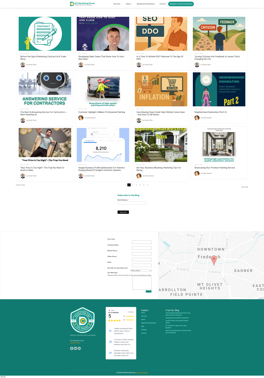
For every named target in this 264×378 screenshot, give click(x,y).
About (143, 319)
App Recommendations (146, 4)
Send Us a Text (75, 342)
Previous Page (20, 185)
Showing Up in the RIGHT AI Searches (177, 318)
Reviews (144, 329)
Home (143, 312)
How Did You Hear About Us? (117, 268)
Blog (142, 326)
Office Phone (112, 256)
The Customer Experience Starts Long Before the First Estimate (178, 314)
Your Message (112, 272)
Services (144, 316)
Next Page (244, 187)
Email (109, 262)
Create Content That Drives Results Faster (177, 322)
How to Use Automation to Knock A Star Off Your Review (178, 331)
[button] (117, 4)
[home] (82, 4)
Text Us (3, 377)
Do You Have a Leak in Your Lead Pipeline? (176, 326)
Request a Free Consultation (181, 4)
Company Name (112, 245)
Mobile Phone (112, 250)
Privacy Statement (142, 372)
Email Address (123, 200)
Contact (163, 4)
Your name (111, 239)
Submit (148, 291)
